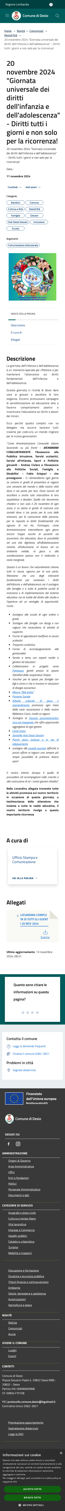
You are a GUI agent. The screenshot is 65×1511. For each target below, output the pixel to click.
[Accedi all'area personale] (51, 4)
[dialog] (32, 1480)
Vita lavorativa (17, 1224)
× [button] (61, 1453)
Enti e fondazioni (18, 1178)
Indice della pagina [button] (23, 314)
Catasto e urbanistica (21, 1241)
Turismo (13, 1247)
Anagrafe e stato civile (22, 1213)
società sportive (37, 748)
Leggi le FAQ (15, 1434)
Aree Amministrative (21, 1166)
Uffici (11, 1172)
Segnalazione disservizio (23, 1428)
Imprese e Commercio (21, 1230)
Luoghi (12, 1350)
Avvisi (12, 1334)
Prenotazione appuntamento (25, 1422)
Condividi (13, 187)
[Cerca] (57, 16)
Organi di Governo (19, 1160)
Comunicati (36, 31)
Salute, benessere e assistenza (27, 1293)
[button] (32, 1505)
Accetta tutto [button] (32, 1489)
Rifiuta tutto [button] (32, 1497)
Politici (12, 1183)
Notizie (12, 1322)
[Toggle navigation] (7, 15)
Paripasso (18, 670)
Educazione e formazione (23, 1270)
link (15, 1481)
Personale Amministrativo (24, 1189)
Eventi (12, 1356)
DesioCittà (10, 35)
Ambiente (14, 1288)
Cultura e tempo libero (22, 1218)
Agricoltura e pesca (20, 1305)
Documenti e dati (18, 1195)
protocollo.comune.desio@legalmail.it (31, 1402)
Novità (21, 31)
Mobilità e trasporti (20, 1253)
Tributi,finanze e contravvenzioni (28, 1282)
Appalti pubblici (17, 1236)
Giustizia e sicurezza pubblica (26, 1276)
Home (8, 31)
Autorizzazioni (17, 1299)
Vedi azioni (31, 187)
